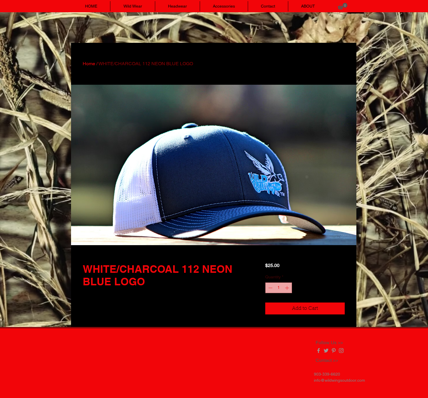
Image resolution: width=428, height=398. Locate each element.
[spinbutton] (278, 288)
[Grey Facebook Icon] (318, 350)
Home (89, 63)
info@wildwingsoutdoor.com (339, 380)
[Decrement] (269, 288)
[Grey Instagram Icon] (341, 350)
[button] (342, 6)
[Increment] (287, 288)
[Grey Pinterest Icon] (333, 350)
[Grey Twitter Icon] (326, 350)
